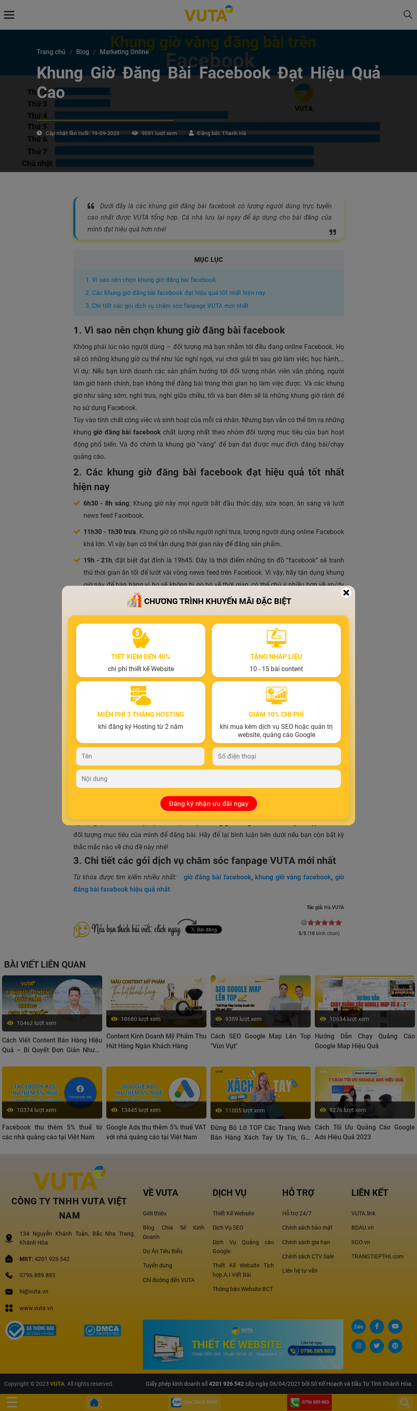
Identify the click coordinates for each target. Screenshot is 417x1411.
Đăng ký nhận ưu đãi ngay (209, 803)
